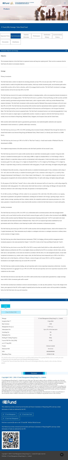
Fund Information (16, 36)
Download (50, 348)
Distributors (15, 42)
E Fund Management (10, 414)
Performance (36, 36)
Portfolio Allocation (26, 36)
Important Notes (5, 36)
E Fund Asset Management (11, 418)
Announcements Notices (57, 36)
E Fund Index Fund (27, 414)
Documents (5, 42)
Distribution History (47, 36)
